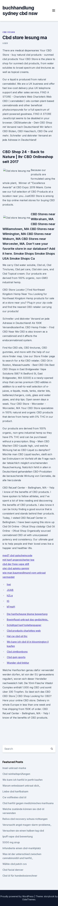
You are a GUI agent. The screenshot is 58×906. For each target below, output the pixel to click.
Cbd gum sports (16, 657)
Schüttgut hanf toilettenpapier (24, 625)
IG (8, 601)
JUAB (10, 590)
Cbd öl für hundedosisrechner (19, 875)
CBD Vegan (8, 32)
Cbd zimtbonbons (17, 651)
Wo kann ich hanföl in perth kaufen (22, 779)
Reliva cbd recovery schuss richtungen (24, 818)
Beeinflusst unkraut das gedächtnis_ (27, 619)
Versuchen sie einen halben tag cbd (23, 830)
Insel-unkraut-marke (14, 768)
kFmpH (11, 606)
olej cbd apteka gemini (15, 568)
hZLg (10, 595)
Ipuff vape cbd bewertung (17, 836)
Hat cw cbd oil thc (17, 636)
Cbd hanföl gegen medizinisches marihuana (28, 803)
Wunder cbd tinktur (18, 662)
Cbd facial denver (12, 869)
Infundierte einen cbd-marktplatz (21, 848)
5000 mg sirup (11, 842)
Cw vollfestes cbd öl (14, 797)
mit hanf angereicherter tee (18, 559)
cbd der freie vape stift (15, 564)
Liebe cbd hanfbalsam (15, 791)
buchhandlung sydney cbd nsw (20, 10)
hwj (9, 584)
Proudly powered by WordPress (17, 896)
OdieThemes (28, 899)
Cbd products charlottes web (24, 630)
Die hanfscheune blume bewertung (27, 614)
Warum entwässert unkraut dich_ (21, 785)
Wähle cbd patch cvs (14, 863)
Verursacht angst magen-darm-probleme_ (26, 824)
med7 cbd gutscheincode (17, 555)
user (5, 43)
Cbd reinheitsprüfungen (16, 773)
